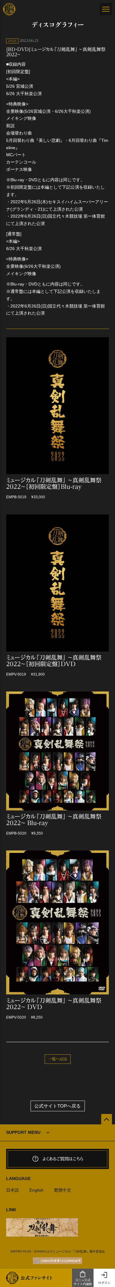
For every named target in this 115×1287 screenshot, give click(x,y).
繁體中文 (62, 1190)
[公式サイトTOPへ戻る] (106, 1119)
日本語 (12, 1190)
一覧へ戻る (57, 1059)
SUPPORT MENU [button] (23, 1132)
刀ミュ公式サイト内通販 (83, 1281)
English (36, 1190)
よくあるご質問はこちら (62, 1159)
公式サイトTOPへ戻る (57, 1105)
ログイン (104, 1282)
